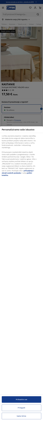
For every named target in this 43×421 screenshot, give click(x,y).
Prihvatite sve (21, 399)
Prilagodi (21, 408)
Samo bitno (21, 416)
